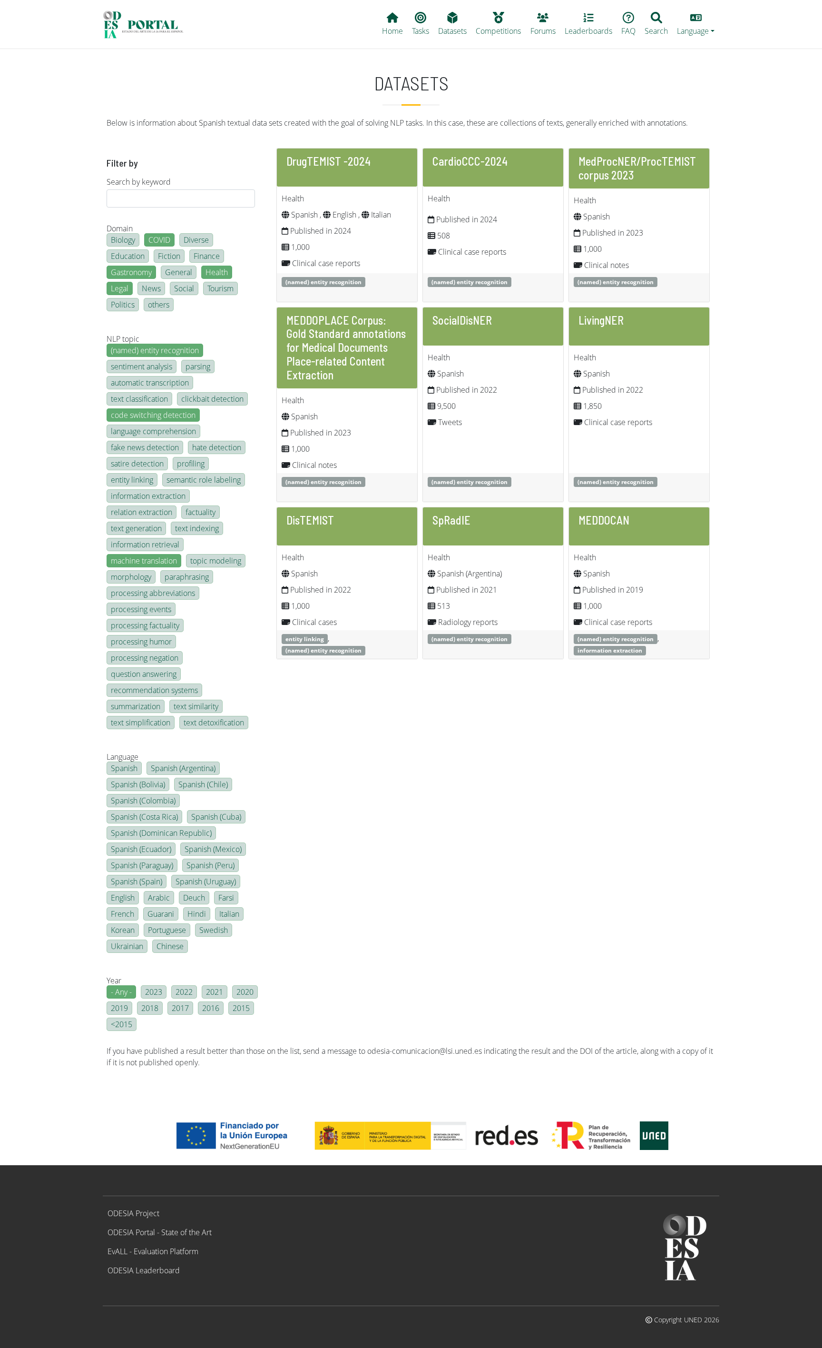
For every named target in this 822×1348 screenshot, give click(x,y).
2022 (184, 992)
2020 (245, 992)
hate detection (216, 447)
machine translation (144, 560)
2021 (214, 992)
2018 (149, 1008)
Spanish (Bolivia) (138, 784)
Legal (119, 288)
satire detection (137, 463)
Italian (229, 914)
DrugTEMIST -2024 (328, 161)
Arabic (159, 897)
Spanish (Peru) (210, 865)
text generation (136, 528)
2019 (119, 1008)
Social (184, 288)
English (123, 897)
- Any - (121, 992)
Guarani (160, 914)
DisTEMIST (310, 520)
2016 (210, 1008)
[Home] (147, 24)
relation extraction (141, 512)
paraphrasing (187, 577)
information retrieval (145, 544)
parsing (198, 366)
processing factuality (145, 625)
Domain (120, 228)
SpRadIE (451, 520)
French (122, 914)
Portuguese (167, 930)
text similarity (196, 706)
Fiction (169, 256)
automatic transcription (150, 382)
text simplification (140, 722)
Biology (123, 240)
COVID (159, 240)
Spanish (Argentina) (183, 768)
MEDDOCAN (603, 520)
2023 (153, 992)
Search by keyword (139, 182)
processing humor (141, 641)
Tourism (220, 288)
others (158, 304)
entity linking (132, 480)
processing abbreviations (153, 593)
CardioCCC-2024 (470, 161)
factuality (200, 512)
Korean (123, 930)
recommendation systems (154, 690)
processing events (141, 609)
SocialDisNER (462, 320)
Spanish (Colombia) (143, 800)
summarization (135, 706)
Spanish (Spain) (136, 881)
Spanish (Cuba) (216, 817)
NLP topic (123, 339)
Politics (123, 304)
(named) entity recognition (155, 350)
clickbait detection (212, 399)
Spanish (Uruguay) (206, 881)
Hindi (196, 914)
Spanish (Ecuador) (141, 849)
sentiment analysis (141, 366)
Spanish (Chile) (203, 784)
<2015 (121, 1024)
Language (122, 757)
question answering (143, 674)
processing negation (144, 658)
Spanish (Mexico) (213, 849)
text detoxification (214, 722)
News (151, 288)
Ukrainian (127, 946)
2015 (241, 1008)
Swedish (213, 930)
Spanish (124, 768)
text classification (139, 399)
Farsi (226, 897)
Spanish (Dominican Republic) (161, 833)
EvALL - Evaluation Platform (153, 1251)
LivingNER (601, 320)
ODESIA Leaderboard (144, 1270)
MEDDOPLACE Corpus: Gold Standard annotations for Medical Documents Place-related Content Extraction (346, 347)
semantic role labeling (203, 480)
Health (217, 272)
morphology (131, 577)
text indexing (197, 528)
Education (128, 256)
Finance (207, 256)
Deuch (194, 897)
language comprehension (153, 431)
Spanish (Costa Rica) (144, 817)
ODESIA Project (133, 1213)
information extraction (148, 496)
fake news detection (145, 447)
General (178, 272)
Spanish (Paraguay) (142, 865)
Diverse (196, 240)
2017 (180, 1008)
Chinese (170, 946)
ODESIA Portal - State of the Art (160, 1232)
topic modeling (215, 560)
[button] (696, 24)
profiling (191, 463)
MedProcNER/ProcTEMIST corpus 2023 (637, 168)
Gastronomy (131, 272)
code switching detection (153, 415)
